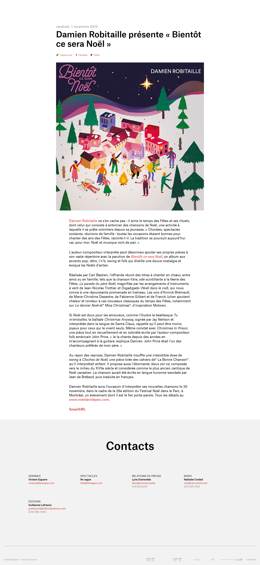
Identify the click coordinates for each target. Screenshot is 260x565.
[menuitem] (101, 11)
